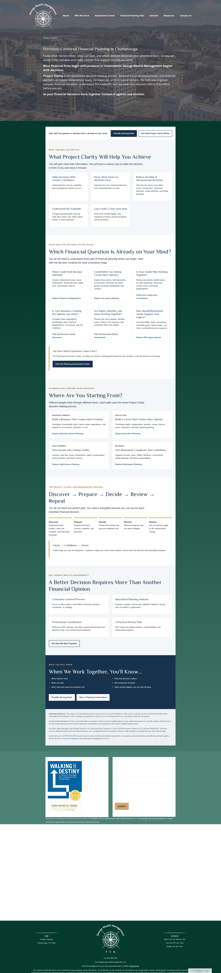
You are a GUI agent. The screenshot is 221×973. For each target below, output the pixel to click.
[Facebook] (106, 951)
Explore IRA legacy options (148, 337)
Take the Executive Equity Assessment (106, 336)
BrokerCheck (134, 966)
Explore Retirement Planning (128, 464)
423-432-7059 (177, 946)
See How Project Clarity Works (155, 133)
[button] (66, 15)
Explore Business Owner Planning (67, 434)
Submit (122, 806)
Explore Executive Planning (127, 434)
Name (118, 760)
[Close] (175, 753)
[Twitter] (110, 951)
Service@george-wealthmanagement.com (110, 962)
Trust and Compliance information (74, 738)
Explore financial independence (66, 298)
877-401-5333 (178, 943)
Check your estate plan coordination (146, 296)
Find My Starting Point (123, 133)
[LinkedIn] (114, 951)
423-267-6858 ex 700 (177, 939)
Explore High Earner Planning (65, 464)
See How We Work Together (64, 643)
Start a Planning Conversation (93, 697)
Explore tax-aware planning (106, 298)
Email (117, 774)
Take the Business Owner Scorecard (63, 336)
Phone (118, 787)
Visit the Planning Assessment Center (72, 364)
